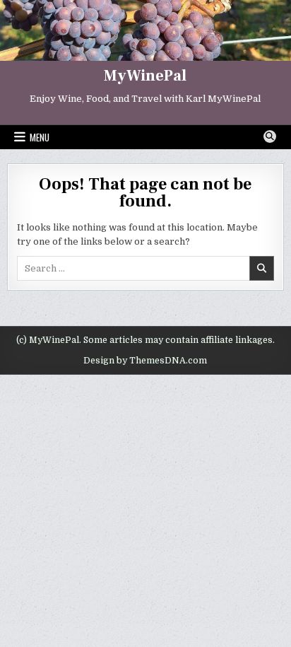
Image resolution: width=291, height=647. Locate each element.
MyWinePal (145, 76)
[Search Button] (269, 136)
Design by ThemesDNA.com (145, 361)
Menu (39, 137)
